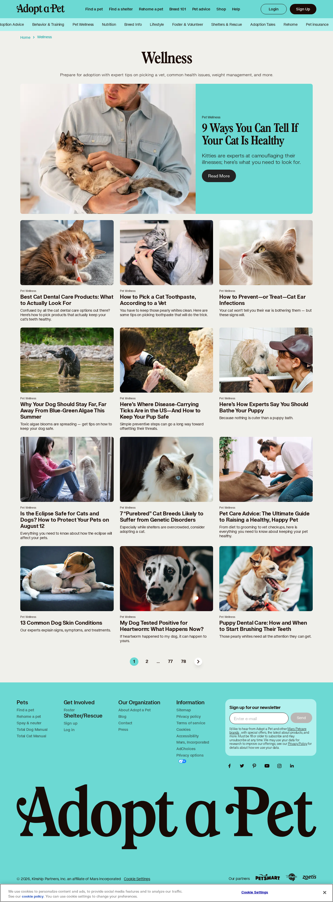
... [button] (158, 661)
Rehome (291, 24)
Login (274, 9)
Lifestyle (157, 24)
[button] (198, 662)
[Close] (324, 892)
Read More (219, 175)
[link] (151, 9)
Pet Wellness (83, 24)
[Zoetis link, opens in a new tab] (309, 877)
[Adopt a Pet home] (41, 9)
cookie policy (33, 896)
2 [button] (147, 661)
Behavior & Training (48, 24)
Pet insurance (317, 24)
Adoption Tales (262, 24)
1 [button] (134, 661)
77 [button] (170, 661)
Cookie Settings (137, 879)
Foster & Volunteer (187, 24)
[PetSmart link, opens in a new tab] (267, 877)
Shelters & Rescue (226, 24)
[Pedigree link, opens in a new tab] (291, 877)
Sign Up (303, 9)
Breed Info (133, 24)
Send (301, 717)
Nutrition (109, 24)
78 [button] (183, 661)
